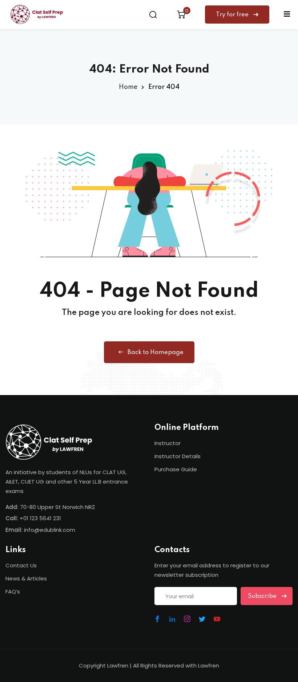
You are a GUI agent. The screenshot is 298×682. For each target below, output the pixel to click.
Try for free (233, 15)
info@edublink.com (49, 530)
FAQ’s (12, 591)
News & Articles (26, 578)
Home (128, 87)
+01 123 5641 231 (40, 518)
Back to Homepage (156, 352)
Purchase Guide (175, 469)
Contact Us (21, 565)
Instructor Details (177, 456)
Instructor (167, 443)
